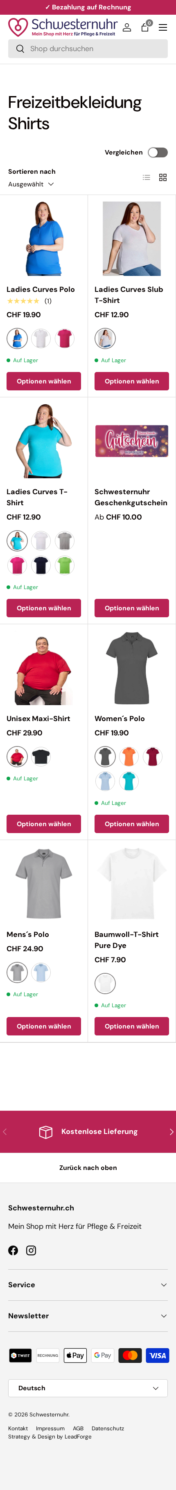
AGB (78, 1428)
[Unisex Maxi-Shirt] (44, 668)
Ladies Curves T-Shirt (37, 497)
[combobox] (88, 48)
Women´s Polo (120, 719)
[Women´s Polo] (132, 668)
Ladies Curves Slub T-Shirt (129, 295)
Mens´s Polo (28, 934)
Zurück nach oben (88, 1167)
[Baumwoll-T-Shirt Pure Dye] (132, 884)
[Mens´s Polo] (44, 884)
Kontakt (18, 1428)
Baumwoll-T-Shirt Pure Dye (127, 940)
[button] (145, 27)
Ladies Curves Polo (41, 289)
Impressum (50, 1428)
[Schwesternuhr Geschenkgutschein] (132, 441)
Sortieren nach (32, 171)
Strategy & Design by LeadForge (50, 1436)
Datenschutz (108, 1428)
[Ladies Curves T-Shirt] (44, 441)
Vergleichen (124, 152)
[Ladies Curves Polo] (44, 239)
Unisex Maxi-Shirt (38, 719)
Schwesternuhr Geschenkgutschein (131, 497)
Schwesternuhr (48, 1414)
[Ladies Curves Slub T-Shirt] (132, 239)
